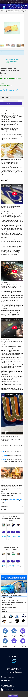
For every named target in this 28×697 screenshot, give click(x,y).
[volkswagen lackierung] (24, 616)
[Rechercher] (10, 6)
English (6, 0)
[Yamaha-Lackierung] (17, 616)
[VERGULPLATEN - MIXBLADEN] (18, 556)
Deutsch (10, 0)
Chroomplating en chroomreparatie (10, 600)
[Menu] (26, 6)
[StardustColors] (4, 7)
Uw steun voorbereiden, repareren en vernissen (12, 595)
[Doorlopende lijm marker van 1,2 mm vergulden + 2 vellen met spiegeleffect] (8, 527)
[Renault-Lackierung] (4, 616)
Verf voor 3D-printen (6, 606)
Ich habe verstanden (13, 695)
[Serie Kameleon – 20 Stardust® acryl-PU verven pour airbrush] (18, 527)
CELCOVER (4, 455)
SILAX (2, 451)
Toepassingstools (6, 599)
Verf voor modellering (7, 604)
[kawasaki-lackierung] (24, 621)
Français (2, 0)
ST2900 (3, 461)
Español (17, 0)
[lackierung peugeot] (17, 621)
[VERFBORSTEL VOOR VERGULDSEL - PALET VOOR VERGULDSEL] (13, 556)
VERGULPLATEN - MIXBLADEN (18, 564)
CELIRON (3, 459)
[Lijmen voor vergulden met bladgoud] (23, 68)
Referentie (2, 75)
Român (21, 0)
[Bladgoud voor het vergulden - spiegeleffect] (8, 556)
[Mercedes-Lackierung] (11, 621)
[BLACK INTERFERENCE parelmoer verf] (13, 527)
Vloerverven (4, 611)
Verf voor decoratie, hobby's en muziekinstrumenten (14, 602)
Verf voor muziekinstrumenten (9, 607)
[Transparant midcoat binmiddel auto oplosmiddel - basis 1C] (3, 527)
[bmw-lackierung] (11, 616)
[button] (22, 541)
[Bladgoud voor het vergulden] (22, 40)
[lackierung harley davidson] (4, 621)
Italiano (14, 0)
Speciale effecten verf (7, 597)
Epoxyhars (4, 609)
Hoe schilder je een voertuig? (8, 593)
